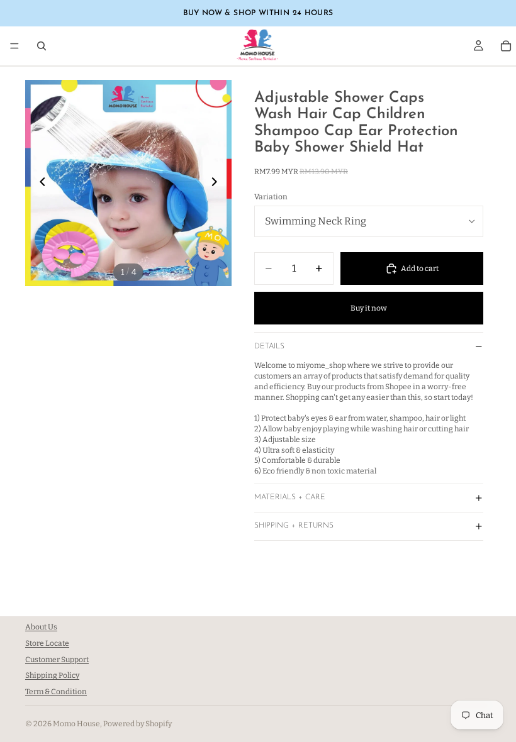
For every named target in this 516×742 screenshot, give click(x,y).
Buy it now (369, 308)
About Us (41, 627)
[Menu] (14, 45)
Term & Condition (56, 691)
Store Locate (47, 643)
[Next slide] (218, 183)
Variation (271, 196)
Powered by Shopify (137, 723)
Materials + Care (289, 497)
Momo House (76, 723)
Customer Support (57, 659)
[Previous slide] (39, 183)
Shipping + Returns (294, 525)
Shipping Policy (52, 676)
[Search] (41, 46)
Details (269, 346)
